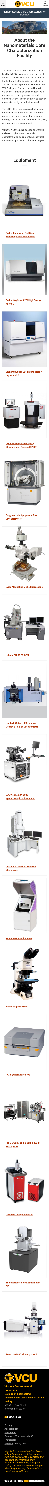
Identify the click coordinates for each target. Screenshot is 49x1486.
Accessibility (11, 1429)
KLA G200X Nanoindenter (19, 938)
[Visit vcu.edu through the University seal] (24, 1379)
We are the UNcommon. (24, 1481)
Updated (9, 1443)
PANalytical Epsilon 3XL (18, 1074)
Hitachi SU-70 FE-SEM (17, 655)
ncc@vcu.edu (14, 1417)
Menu (3, 6)
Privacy (8, 1425)
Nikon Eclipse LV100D (17, 1006)
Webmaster (10, 1432)
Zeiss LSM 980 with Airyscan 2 (21, 1354)
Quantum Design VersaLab (19, 1214)
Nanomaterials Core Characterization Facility (24, 13)
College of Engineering (18, 1393)
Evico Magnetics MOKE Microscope (24, 587)
